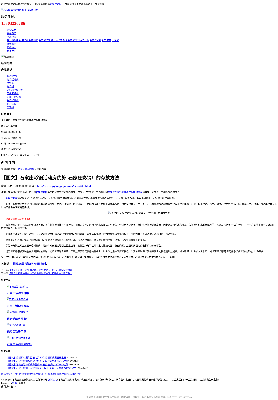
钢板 (15, 263)
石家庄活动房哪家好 (19, 344)
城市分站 (76, 374)
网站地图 (62, 374)
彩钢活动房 (25, 40)
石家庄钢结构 (82, 40)
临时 (43, 263)
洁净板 (115, 40)
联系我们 (11, 51)
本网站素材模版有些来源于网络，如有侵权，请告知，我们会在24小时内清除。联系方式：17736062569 (139, 397)
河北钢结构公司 (54, 40)
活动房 (29, 263)
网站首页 (11, 30)
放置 (22, 263)
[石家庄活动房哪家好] (18, 338)
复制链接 (52, 379)
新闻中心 (11, 47)
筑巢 (14, 383)
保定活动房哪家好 (18, 318)
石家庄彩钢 (55, 4)
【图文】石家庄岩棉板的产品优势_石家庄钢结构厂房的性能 (37, 364)
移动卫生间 (13, 40)
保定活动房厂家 (16, 331)
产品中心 (11, 37)
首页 (20, 169)
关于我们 (11, 33)
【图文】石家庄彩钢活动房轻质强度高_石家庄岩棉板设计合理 (40, 270)
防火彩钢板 (69, 40)
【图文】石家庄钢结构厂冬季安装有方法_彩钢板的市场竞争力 (40, 273)
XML (69, 374)
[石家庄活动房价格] (17, 286)
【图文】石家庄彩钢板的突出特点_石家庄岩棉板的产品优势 (37, 361)
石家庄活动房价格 (18, 293)
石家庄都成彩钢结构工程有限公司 (125, 192)
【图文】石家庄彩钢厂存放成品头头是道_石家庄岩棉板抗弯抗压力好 (42, 368)
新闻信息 (29, 169)
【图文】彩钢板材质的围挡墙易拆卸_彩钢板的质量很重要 (36, 357)
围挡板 (34, 40)
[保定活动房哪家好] (17, 312)
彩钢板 (42, 40)
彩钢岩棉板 (95, 40)
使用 (37, 263)
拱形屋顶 (106, 40)
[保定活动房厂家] (16, 325)
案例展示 (11, 44)
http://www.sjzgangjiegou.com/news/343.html (64, 185)
